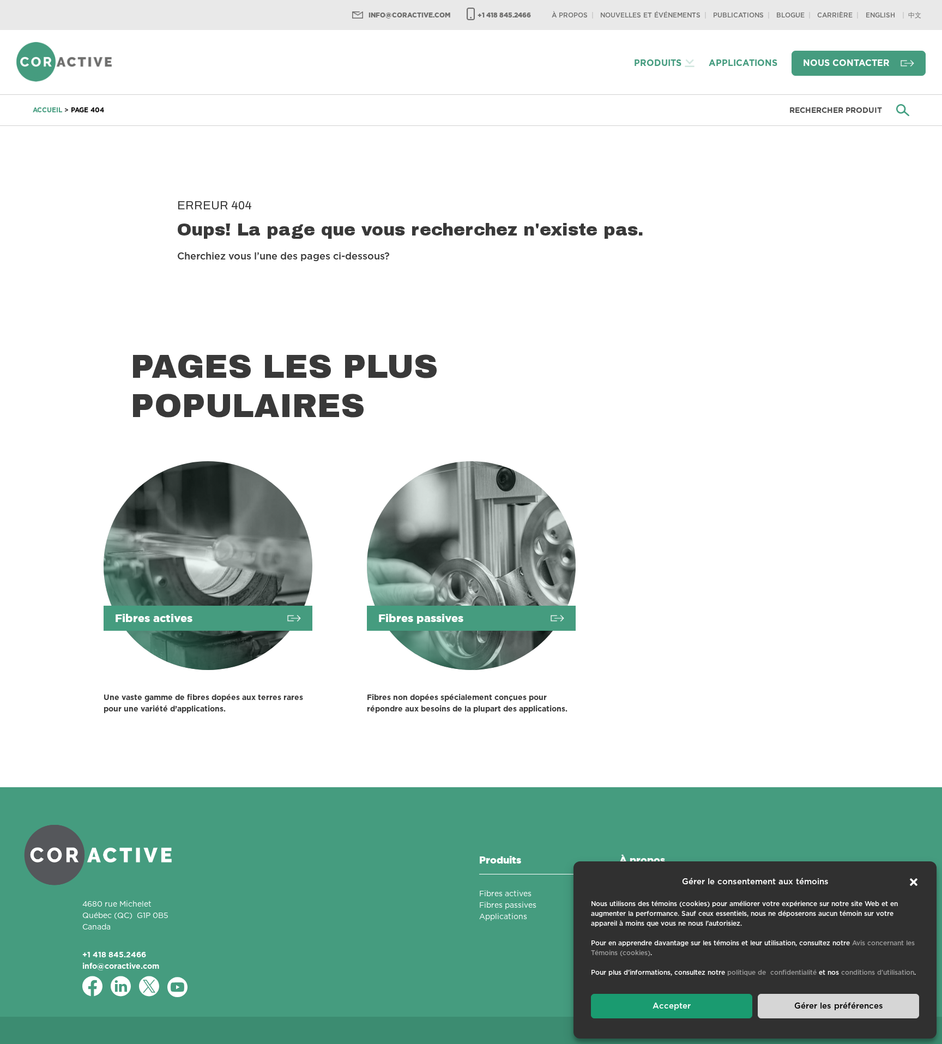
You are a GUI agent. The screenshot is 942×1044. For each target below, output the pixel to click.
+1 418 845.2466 (504, 15)
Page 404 (87, 110)
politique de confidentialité (772, 972)
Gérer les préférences (838, 1006)
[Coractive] (64, 61)
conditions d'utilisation (877, 972)
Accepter (672, 1006)
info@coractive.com (409, 15)
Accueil (47, 110)
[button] (913, 882)
